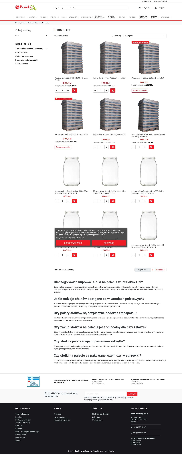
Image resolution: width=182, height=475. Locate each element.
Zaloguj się (96, 417)
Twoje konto (97, 409)
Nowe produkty (59, 417)
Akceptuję (109, 243)
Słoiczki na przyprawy (24, 56)
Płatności (19, 426)
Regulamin (19, 417)
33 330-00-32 (136, 440)
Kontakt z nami (20, 435)
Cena (17, 35)
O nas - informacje (22, 414)
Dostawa (18, 429)
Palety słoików (21, 52)
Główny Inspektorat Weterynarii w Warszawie (108, 379)
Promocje (57, 414)
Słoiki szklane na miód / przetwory (29, 49)
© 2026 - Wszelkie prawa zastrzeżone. (91, 451)
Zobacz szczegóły (140, 90)
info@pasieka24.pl (139, 433)
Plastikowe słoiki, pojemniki (26, 60)
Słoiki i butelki (23, 43)
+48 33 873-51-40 (139, 427)
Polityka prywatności (23, 420)
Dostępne (145, 36)
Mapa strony (20, 438)
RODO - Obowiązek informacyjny (27, 432)
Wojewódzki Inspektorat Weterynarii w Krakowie (148, 379)
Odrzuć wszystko (73, 243)
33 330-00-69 (136, 443)
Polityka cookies (62, 238)
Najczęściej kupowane (62, 420)
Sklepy (17, 441)
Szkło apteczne (21, 64)
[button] (160, 8)
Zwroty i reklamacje (22, 423)
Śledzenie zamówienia (100, 414)
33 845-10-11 (136, 445)
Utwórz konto (97, 420)
